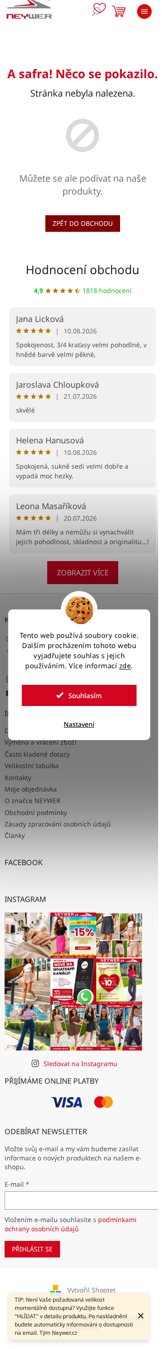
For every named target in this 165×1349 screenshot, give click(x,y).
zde (125, 665)
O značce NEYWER (32, 800)
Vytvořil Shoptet (91, 1290)
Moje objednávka (31, 789)
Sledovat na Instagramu (80, 1063)
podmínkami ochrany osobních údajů (71, 1224)
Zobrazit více (83, 573)
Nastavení (79, 724)
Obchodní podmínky (36, 812)
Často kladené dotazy (37, 754)
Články (15, 835)
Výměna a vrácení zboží (41, 742)
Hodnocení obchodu (82, 269)
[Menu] (144, 11)
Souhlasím (85, 695)
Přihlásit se (32, 1249)
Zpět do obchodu (83, 223)
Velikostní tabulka (32, 765)
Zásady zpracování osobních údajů (58, 824)
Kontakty (18, 777)
